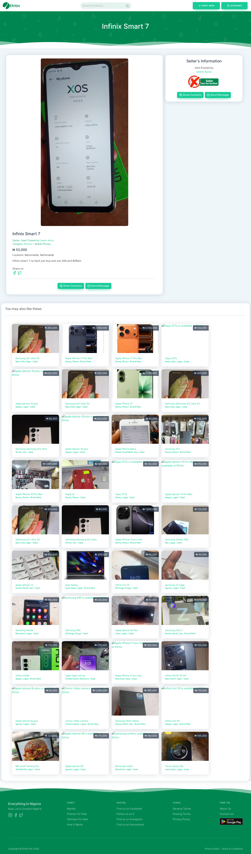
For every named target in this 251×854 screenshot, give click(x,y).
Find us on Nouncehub (130, 824)
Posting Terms (182, 814)
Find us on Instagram (129, 819)
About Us (225, 808)
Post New (208, 5)
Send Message (100, 285)
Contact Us (227, 814)
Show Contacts (72, 285)
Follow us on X (125, 814)
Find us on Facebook (129, 808)
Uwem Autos (47, 240)
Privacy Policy (181, 819)
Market (71, 808)
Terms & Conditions (232, 848)
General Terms (182, 808)
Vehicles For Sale (77, 819)
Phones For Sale (77, 814)
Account (236, 5)
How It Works (75, 824)
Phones (28, 244)
